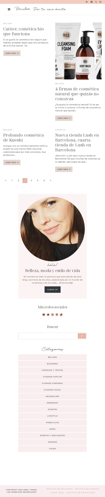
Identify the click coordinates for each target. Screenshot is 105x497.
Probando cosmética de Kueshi (23, 137)
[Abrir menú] (9, 9)
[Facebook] (92, 2)
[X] (96, 2)
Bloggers (52, 364)
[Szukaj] (82, 335)
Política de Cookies (87, 489)
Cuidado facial (52, 390)
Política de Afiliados (59, 489)
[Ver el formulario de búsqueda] (86, 2)
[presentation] (78, 50)
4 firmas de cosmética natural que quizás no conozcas (77, 93)
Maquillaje (52, 422)
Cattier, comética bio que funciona (23, 31)
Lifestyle (60, 130)
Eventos (52, 409)
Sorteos (52, 442)
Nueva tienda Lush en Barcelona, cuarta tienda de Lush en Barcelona (77, 142)
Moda (52, 429)
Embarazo (52, 403)
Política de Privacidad (81, 493)
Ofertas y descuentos (52, 435)
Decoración (52, 396)
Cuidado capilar (52, 377)
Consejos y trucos (52, 370)
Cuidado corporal (52, 383)
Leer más (13, 54)
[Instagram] (100, 2)
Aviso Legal (58, 493)
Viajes (52, 449)
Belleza (7, 23)
